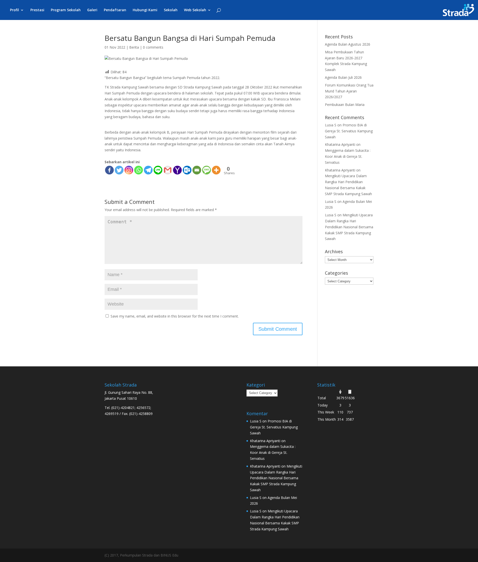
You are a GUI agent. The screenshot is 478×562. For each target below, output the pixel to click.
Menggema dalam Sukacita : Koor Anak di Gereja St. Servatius (347, 156)
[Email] (196, 170)
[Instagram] (128, 170)
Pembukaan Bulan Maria (344, 104)
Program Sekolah (66, 10)
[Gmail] (167, 170)
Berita (134, 47)
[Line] (158, 170)
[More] (216, 170)
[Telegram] (148, 170)
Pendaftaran (115, 10)
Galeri (92, 10)
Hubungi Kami (145, 10)
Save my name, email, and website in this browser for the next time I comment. (175, 316)
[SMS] (206, 170)
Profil (14, 10)
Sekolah (171, 10)
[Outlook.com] (187, 170)
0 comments (153, 47)
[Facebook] (109, 170)
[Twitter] (119, 170)
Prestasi (37, 10)
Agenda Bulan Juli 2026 (343, 77)
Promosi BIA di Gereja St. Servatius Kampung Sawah (349, 131)
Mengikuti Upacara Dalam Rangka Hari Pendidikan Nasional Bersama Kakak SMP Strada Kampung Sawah (349, 227)
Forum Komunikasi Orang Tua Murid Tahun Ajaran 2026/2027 (349, 91)
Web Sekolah (195, 10)
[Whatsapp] (138, 170)
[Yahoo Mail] (177, 170)
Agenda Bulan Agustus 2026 (347, 44)
